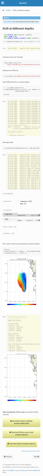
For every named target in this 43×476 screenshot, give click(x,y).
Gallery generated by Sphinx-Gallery (30, 451)
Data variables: (10, 227)
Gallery (8, 10)
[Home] (3, 10)
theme (22, 470)
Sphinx (12, 470)
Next (36, 456)
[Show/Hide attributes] (37, 215)
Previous (8, 456)
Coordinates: (8, 210)
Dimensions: (8, 201)
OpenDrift (22, 3)
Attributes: (9, 233)
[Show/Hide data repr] (39, 215)
